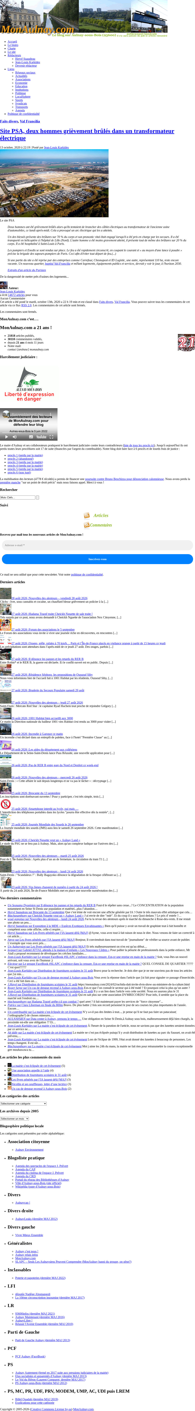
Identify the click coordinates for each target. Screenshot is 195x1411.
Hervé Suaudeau (25, 58)
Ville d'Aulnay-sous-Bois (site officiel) (38, 1183)
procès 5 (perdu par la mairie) (25, 469)
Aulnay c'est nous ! (26, 1251)
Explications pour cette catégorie (34, 1402)
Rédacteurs (14, 55)
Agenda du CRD (25, 1176)
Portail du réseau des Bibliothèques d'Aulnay (42, 1179)
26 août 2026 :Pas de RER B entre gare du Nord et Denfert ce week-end (54, 765)
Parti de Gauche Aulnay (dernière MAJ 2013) (42, 1340)
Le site (12, 52)
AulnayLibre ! (23, 1320)
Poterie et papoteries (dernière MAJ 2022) (40, 1278)
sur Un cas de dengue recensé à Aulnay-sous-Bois (50, 977)
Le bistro (13, 45)
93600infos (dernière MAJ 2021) (35, 1313)
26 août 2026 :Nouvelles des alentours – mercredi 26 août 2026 (49, 777)
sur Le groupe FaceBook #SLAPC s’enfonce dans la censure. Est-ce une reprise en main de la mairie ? (82, 957)
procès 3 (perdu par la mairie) (25, 462)
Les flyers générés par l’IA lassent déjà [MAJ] (38, 1079)
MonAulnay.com (25, 1258)
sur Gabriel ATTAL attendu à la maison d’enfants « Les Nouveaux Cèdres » (58, 950)
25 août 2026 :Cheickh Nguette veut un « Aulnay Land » (45, 840)
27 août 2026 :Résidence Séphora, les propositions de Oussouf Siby (52, 674)
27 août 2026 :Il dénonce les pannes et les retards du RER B (47, 659)
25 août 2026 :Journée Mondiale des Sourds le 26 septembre (47, 824)
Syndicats (21, 103)
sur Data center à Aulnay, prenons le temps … (44, 1018)
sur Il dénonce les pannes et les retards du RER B (52, 905)
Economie (21, 82)
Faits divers (9, 121)
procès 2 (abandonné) (21, 458)
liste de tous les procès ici (139, 445)
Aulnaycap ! (22, 1202)
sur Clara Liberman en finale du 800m (35, 1005)
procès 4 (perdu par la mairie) (25, 465)
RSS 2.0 (26, 305)
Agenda (20, 110)
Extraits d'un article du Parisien (27, 270)
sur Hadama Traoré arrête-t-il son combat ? (43, 1001)
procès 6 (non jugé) (19, 472)
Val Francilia (30, 121)
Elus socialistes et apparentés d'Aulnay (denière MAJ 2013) (51, 1376)
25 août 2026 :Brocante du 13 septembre (35, 793)
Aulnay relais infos (26, 1254)
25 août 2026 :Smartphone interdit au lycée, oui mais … (44, 808)
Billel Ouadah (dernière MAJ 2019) (36, 1399)
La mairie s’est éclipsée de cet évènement (36, 1065)
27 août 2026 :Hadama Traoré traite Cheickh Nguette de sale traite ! (52, 613)
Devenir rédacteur (26, 65)
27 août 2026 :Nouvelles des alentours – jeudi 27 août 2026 (47, 702)
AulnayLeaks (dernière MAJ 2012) (36, 1218)
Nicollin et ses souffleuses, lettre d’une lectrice (39, 1084)
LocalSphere (22, 96)
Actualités (21, 76)
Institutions (21, 89)
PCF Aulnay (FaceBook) (30, 1356)
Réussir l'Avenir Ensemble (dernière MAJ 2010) (44, 1324)
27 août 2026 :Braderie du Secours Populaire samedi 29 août (47, 690)
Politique (20, 93)
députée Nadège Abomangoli (32, 1294)
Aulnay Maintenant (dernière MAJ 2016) (40, 1317)
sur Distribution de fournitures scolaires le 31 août (50, 970)
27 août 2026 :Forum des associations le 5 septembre (43, 629)
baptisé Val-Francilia (57, 263)
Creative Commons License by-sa (51, 1409)
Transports (21, 107)
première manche (10, 482)
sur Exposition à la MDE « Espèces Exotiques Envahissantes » (56, 926)
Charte (12, 48)
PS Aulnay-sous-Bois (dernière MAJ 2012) (41, 1383)
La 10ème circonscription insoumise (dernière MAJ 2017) (50, 1297)
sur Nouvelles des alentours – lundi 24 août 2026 (46, 919)
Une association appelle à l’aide (30, 1070)
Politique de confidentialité (24, 113)
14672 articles (16, 295)
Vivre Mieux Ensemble (29, 1235)
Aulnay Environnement (29, 1149)
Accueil (12, 41)
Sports (19, 100)
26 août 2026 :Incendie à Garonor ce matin (37, 734)
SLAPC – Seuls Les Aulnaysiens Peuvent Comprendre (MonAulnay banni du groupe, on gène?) (73, 1261)
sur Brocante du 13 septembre (36, 912)
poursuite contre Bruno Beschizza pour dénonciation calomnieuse (124, 479)
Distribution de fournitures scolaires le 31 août (39, 1075)
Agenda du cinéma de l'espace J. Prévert (39, 1172)
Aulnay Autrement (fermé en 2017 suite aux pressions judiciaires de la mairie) (61, 1372)
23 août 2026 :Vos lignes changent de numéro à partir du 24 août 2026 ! (54, 887)
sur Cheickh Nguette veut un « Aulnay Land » (46, 915)
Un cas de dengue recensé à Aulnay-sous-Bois (39, 1088)
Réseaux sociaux (25, 72)
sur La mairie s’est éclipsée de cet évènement (45, 1012)
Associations (22, 79)
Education (21, 86)
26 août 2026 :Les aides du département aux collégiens (44, 749)
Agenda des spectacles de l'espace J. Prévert (41, 1166)
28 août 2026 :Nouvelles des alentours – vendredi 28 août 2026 (49, 598)
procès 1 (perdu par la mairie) (25, 455)
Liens (11, 69)
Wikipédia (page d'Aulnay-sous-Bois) (37, 1186)
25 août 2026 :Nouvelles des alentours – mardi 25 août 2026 (47, 855)
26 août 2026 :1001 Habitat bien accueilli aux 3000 (42, 718)
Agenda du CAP (25, 1169)
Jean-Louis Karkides (27, 62)
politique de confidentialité (87, 574)
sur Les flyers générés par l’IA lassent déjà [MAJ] (48, 932)
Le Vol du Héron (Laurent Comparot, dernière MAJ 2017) (50, 1379)
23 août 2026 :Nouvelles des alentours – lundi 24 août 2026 (47, 871)
